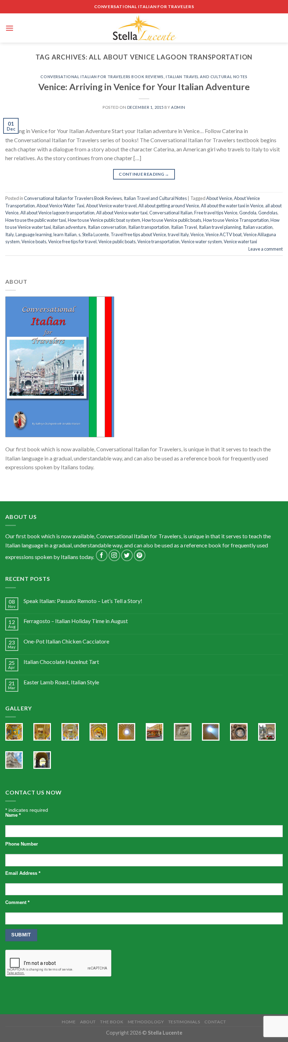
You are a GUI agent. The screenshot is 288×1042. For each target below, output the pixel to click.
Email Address (22, 873)
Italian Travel (184, 227)
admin (178, 107)
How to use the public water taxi (35, 220)
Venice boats (33, 241)
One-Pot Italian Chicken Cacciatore (66, 641)
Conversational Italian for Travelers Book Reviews (101, 76)
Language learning (33, 234)
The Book (111, 1021)
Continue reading (144, 174)
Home (69, 1021)
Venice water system (201, 241)
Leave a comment (265, 249)
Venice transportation (158, 241)
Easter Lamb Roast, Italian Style (61, 682)
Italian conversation (107, 227)
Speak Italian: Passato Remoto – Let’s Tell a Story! (83, 600)
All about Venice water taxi (122, 212)
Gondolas (267, 212)
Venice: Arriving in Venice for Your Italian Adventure (144, 86)
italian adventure (69, 227)
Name (13, 815)
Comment (17, 902)
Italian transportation (148, 227)
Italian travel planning (220, 227)
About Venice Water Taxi (60, 205)
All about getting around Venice (168, 205)
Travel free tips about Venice (138, 234)
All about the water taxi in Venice (232, 205)
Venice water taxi (240, 241)
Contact (215, 1021)
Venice (197, 234)
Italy (9, 234)
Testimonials (184, 1021)
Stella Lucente (95, 234)
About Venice (219, 198)
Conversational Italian (170, 212)
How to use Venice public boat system (104, 220)
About (88, 1021)
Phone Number (21, 844)
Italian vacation (258, 227)
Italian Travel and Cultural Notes (206, 76)
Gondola (247, 212)
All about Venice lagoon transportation (57, 212)
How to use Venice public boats (171, 220)
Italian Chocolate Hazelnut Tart (61, 661)
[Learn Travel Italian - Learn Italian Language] (144, 28)
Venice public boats (117, 241)
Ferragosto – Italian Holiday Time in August (76, 620)
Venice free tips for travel (72, 241)
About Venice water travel (111, 205)
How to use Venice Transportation (236, 220)
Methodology (146, 1021)
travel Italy (178, 234)
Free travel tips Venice (215, 212)
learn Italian (65, 234)
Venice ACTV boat (223, 234)
